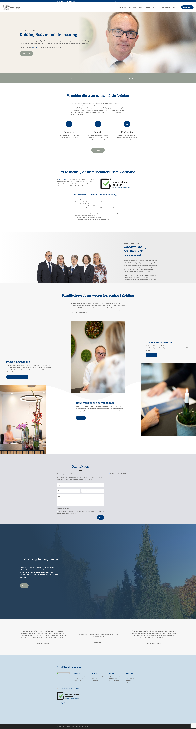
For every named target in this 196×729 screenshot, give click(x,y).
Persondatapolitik (135, 1)
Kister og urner (166, 7)
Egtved (94, 673)
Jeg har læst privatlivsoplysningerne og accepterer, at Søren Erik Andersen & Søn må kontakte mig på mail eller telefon (80, 512)
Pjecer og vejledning (144, 7)
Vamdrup (22, 575)
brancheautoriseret (64, 179)
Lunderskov (29, 575)
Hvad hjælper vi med (120, 7)
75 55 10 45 (96, 683)
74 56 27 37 (113, 683)
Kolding (52, 572)
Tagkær (112, 673)
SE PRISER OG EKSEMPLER (17, 377)
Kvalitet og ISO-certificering (110, 1)
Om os (100, 1)
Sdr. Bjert (36, 575)
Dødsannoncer (156, 7)
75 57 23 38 (131, 683)
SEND (100, 517)
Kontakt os (176, 7)
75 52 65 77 (79, 683)
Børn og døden (133, 7)
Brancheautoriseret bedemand (123, 1)
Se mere (81, 418)
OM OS (24, 585)
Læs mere (151, 355)
